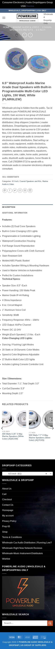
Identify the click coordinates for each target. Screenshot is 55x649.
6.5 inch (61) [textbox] (26, 474)
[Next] (52, 434)
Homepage (7, 510)
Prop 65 (6, 526)
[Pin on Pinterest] (25, 190)
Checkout (7, 499)
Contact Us (7, 505)
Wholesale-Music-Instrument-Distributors (22, 553)
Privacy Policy (9, 521)
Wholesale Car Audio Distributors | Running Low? (27, 542)
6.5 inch (40, 30)
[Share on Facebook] (9, 190)
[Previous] (2, 434)
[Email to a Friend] (20, 190)
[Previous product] (30, 35)
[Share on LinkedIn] (30, 190)
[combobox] (27, 474)
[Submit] (50, 623)
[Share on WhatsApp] (4, 190)
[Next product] (24, 35)
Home (6, 27)
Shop (4, 532)
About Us (6, 488)
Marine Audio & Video (26, 27)
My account (8, 515)
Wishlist (6, 559)
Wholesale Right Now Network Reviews (22, 548)
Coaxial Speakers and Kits (30, 181)
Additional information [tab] (14, 213)
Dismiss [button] (30, 6)
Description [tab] (8, 207)
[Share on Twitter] (15, 190)
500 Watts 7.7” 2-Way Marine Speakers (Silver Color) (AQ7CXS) (39, 437)
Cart (4, 494)
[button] (4, 17)
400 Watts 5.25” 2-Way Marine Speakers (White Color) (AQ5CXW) (13, 436)
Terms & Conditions (12, 537)
